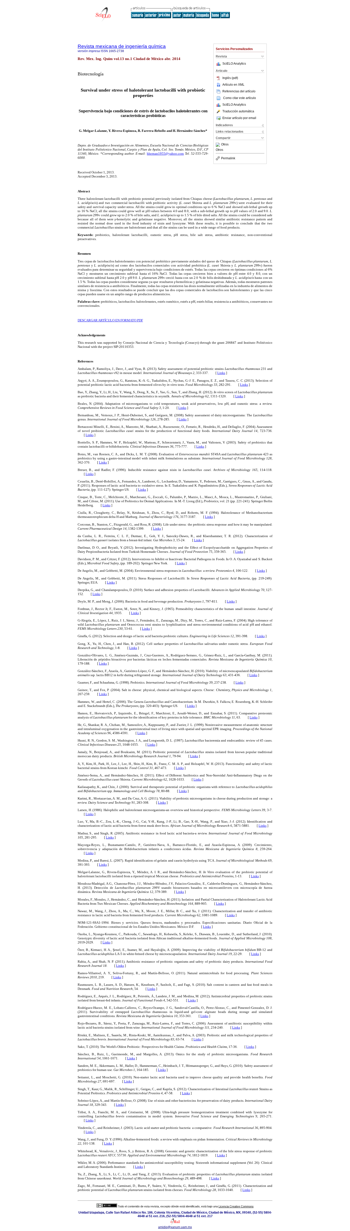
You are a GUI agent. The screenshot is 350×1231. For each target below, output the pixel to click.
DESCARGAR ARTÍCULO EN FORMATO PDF (110, 320)
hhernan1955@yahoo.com (165, 153)
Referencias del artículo (238, 91)
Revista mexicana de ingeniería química (122, 46)
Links (221, 373)
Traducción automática (238, 111)
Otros (225, 144)
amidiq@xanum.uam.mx (175, 1227)
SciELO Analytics (234, 63)
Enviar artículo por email (239, 118)
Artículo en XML (233, 84)
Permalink (228, 158)
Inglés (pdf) (230, 78)
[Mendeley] (218, 144)
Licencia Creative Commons (236, 1206)
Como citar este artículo (239, 98)
